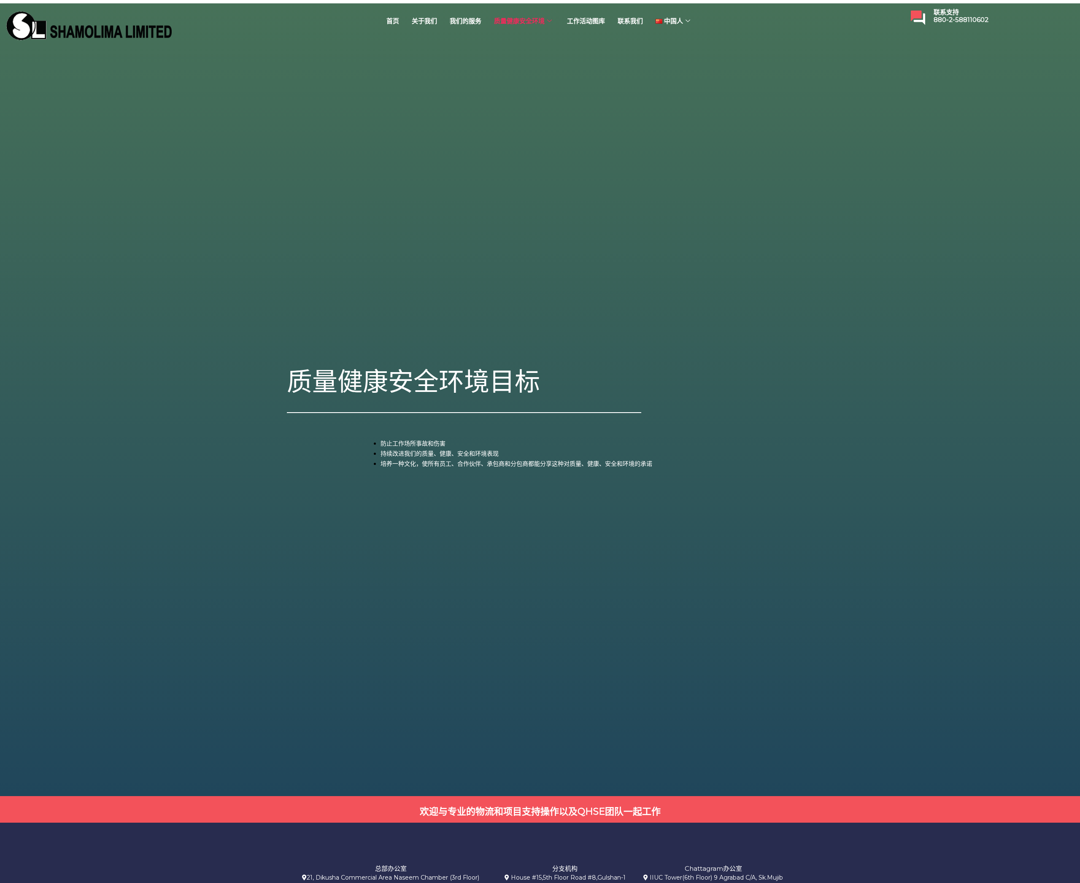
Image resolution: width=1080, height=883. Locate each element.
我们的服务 (465, 21)
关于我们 (424, 21)
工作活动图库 (586, 21)
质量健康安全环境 (519, 21)
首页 (392, 21)
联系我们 (630, 21)
